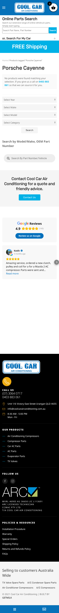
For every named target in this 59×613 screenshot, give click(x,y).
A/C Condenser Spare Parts (42, 582)
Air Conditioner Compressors (17, 587)
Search (52, 30)
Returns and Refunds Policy (16, 548)
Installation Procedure (13, 529)
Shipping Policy (10, 543)
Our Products (13, 429)
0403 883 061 (11, 397)
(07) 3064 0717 (12, 393)
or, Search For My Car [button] (16, 38)
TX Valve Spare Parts (13, 582)
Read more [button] (12, 273)
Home (5, 60)
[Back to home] (29, 7)
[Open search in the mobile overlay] (29, 158)
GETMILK (7, 597)
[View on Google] (9, 252)
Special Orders (9, 538)
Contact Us (29, 197)
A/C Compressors (45, 587)
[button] (3, 7)
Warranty (7, 533)
